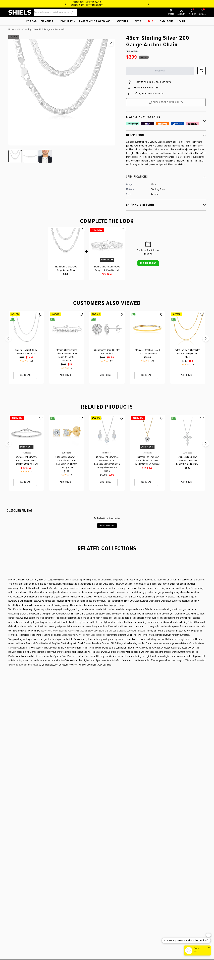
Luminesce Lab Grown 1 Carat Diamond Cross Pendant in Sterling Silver (187, 460)
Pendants (35, 664)
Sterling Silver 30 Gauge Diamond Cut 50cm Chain (26, 352)
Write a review (107, 525)
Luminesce (26, 453)
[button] (148, 263)
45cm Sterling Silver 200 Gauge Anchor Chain (66, 268)
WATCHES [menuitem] (122, 21)
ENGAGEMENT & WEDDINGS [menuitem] (95, 21)
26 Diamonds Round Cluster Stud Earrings (107, 352)
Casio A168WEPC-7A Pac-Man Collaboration (83, 634)
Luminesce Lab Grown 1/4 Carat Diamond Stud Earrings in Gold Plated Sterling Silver (66, 462)
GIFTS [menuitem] (138, 21)
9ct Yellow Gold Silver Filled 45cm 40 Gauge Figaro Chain (187, 354)
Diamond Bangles (17, 664)
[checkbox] (82, 229)
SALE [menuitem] (150, 21)
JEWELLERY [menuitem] (66, 21)
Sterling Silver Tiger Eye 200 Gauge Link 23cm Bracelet (107, 268)
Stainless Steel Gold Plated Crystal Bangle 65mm (147, 352)
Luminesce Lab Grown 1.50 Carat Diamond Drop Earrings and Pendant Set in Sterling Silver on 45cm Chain (107, 463)
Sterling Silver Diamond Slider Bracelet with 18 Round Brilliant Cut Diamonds (66, 355)
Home (11, 29)
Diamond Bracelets (195, 660)
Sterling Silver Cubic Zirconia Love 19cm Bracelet (122, 630)
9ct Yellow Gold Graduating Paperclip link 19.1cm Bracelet (68, 630)
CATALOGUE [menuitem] (167, 21)
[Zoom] (110, 43)
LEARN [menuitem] (181, 21)
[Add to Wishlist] (41, 314)
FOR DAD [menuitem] (31, 21)
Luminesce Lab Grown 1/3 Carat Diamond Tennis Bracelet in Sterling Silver (26, 460)
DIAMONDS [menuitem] (47, 21)
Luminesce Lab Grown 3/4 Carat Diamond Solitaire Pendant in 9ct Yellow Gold (147, 460)
